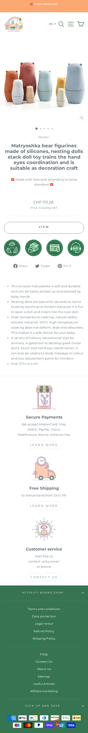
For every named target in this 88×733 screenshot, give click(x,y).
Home (43, 137)
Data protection (44, 616)
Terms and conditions (44, 609)
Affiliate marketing (44, 691)
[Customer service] (44, 530)
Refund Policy (44, 631)
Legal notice (44, 623)
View (44, 227)
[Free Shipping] (44, 469)
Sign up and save (42, 705)
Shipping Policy (44, 638)
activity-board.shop (43, 592)
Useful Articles (44, 684)
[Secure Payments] (44, 398)
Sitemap (44, 676)
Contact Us (44, 577)
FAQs (44, 654)
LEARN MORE (44, 445)
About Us (44, 669)
